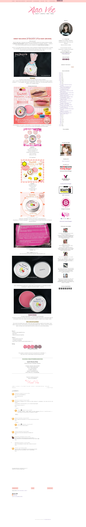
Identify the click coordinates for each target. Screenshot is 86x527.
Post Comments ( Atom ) (22, 490)
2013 (60, 124)
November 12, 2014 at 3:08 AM (24, 442)
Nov (61, 82)
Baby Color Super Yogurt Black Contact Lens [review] (65, 105)
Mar (61, 121)
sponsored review (40, 386)
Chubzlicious (17, 393)
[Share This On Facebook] (47, 387)
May (61, 119)
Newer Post (15, 488)
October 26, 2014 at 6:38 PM (27, 410)
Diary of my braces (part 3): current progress (66, 257)
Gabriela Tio (17, 400)
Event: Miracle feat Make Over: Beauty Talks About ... (65, 113)
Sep (61, 114)
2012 (60, 125)
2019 (60, 74)
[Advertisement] (32, 27)
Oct (61, 83)
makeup (33, 386)
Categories (52, 1)
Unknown (16, 431)
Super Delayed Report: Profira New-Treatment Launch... (66, 93)
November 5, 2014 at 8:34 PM (27, 424)
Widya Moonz (17, 436)
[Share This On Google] (52, 387)
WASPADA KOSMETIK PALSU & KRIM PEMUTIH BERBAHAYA (66, 234)
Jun (61, 118)
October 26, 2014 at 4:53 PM (24, 400)
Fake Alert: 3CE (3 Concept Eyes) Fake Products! (65, 101)
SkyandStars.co (47, 519)
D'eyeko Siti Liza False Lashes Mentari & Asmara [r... (65, 111)
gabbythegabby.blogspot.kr (20, 405)
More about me (66, 53)
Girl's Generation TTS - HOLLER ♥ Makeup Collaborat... (66, 107)
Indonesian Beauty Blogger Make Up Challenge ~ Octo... (66, 97)
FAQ (46, 1)
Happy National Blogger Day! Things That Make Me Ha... (65, 87)
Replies (17, 408)
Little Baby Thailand (26, 386)
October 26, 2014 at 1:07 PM (25, 393)
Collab (42, 1)
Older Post (50, 488)
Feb (61, 122)
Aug (61, 115)
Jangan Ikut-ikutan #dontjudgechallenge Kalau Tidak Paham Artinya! (66, 245)
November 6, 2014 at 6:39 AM (24, 431)
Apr (61, 120)
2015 (60, 79)
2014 (60, 80)
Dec (61, 81)
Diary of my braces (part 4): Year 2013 (65, 278)
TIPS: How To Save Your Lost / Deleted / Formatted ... (65, 103)
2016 (60, 78)
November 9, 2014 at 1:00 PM (25, 436)
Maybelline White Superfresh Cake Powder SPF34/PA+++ (66, 95)
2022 (60, 72)
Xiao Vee (19, 410)
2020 (60, 73)
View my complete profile (17, 496)
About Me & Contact (20, 1)
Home (13, 1)
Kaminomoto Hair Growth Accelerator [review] (64, 89)
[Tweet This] (48, 387)
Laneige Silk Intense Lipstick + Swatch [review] (65, 99)
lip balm (18, 386)
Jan (61, 123)
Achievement (36, 1)
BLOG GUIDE (29, 1)
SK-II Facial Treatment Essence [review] (66, 268)
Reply (16, 397)
